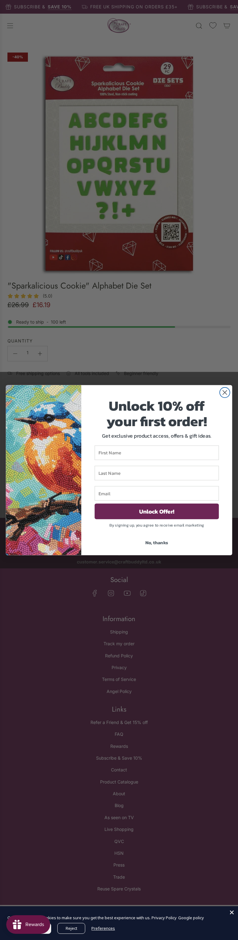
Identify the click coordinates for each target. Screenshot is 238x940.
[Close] (232, 912)
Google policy (191, 917)
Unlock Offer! (156, 511)
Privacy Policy (164, 917)
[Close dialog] (225, 392)
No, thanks (156, 542)
